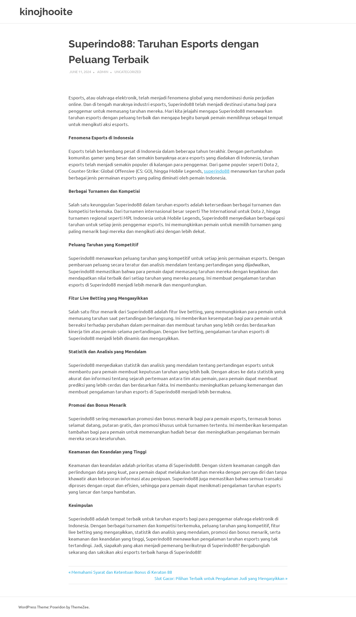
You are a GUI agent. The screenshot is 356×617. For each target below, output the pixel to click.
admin (102, 71)
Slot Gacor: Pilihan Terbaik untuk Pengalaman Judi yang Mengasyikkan (219, 578)
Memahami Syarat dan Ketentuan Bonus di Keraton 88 (121, 571)
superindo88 (217, 170)
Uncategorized (127, 71)
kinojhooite (46, 11)
